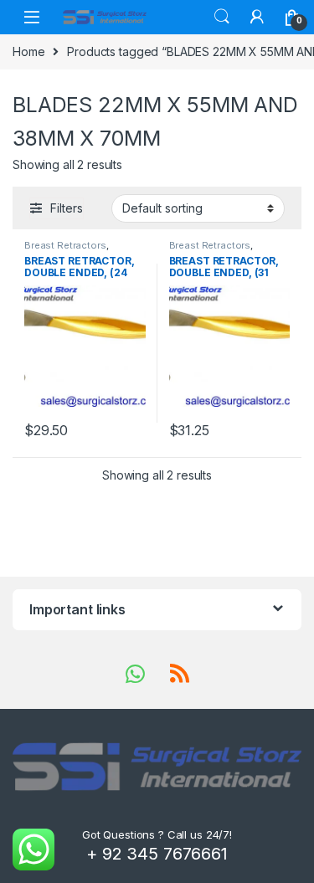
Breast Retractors (65, 245)
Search (222, 17)
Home (28, 51)
